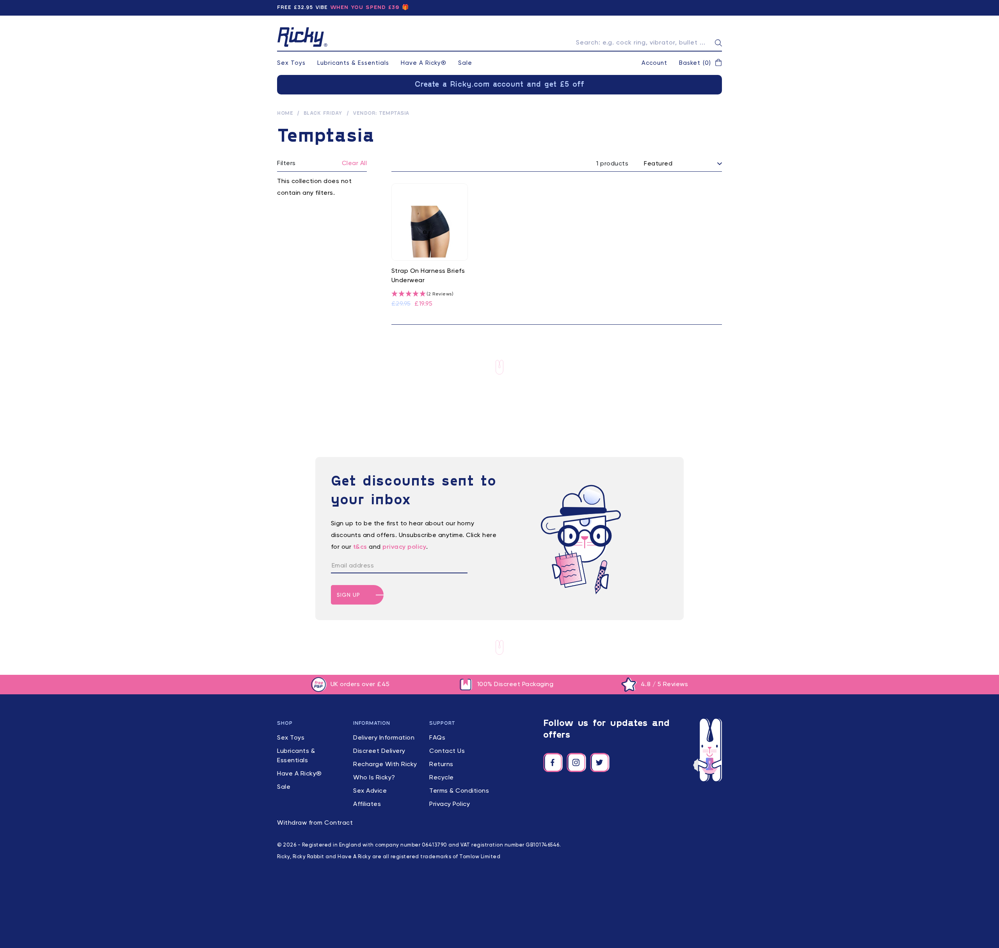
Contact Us (447, 751)
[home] (302, 37)
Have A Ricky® (423, 63)
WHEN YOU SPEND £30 (365, 7)
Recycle (441, 778)
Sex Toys (291, 63)
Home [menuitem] (285, 113)
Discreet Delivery (379, 751)
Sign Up (348, 595)
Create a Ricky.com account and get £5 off (500, 84)
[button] (700, 63)
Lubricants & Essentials (353, 63)
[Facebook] (553, 762)
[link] (429, 246)
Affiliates (367, 804)
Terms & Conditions (459, 791)
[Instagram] (576, 762)
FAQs (437, 738)
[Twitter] (600, 762)
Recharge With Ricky (385, 764)
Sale (465, 63)
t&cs (360, 547)
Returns (441, 764)
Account (654, 63)
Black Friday (323, 113)
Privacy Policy (449, 804)
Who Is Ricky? (374, 778)
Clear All (354, 163)
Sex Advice (370, 791)
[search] (718, 43)
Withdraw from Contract (315, 823)
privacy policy (404, 547)
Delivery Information (383, 738)
